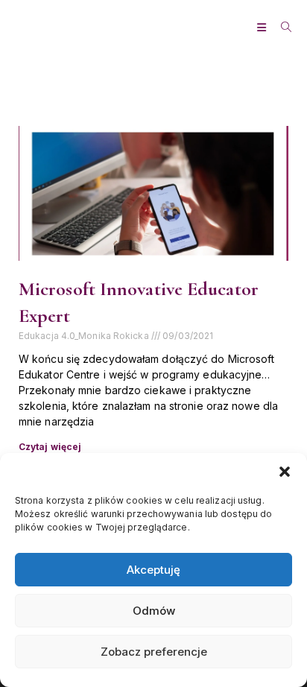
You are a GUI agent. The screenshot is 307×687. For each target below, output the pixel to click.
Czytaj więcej (50, 446)
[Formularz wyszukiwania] (281, 27)
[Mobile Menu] (263, 27)
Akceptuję (153, 570)
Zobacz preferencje (154, 652)
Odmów (154, 611)
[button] (284, 471)
